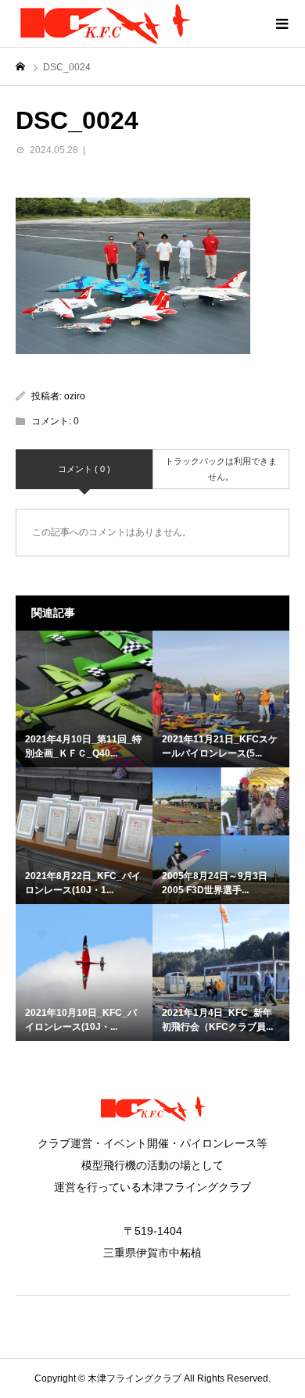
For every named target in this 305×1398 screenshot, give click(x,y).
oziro (74, 396)
